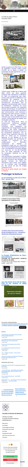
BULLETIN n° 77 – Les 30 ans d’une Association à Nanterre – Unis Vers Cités (14, 380)
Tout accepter (10, 456)
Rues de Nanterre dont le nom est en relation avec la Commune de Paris (20, 391)
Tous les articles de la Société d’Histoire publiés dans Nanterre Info (12, 357)
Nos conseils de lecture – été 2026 (11, 376)
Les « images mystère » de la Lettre (11, 352)
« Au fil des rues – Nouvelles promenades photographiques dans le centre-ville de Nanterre (12, 371)
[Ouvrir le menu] (14, 11)
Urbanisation (22, 325)
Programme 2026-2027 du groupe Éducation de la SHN (13, 366)
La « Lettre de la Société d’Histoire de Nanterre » (11, 348)
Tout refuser (10, 459)
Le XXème (4, 325)
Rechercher (23, 327)
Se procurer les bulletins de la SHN (11, 344)
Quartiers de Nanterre (13, 325)
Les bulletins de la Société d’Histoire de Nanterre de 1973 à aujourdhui (12, 340)
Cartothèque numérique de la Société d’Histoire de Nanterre (12, 335)
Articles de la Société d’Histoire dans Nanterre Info (15, 324)
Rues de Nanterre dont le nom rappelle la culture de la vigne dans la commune (8, 392)
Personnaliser (10, 463)
